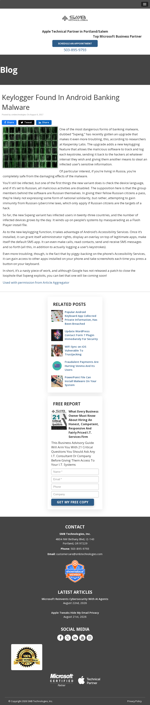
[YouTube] (82, 637)
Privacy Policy (134, 701)
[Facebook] (60, 637)
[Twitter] (67, 637)
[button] (144, 4)
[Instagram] (89, 637)
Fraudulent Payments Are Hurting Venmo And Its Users (82, 365)
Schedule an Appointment (75, 43)
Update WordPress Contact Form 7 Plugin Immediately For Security (81, 335)
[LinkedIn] (75, 637)
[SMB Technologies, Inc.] (75, 17)
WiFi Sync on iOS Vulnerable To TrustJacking (75, 350)
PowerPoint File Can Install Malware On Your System (80, 381)
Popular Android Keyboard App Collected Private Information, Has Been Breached (81, 317)
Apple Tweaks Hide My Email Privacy (75, 612)
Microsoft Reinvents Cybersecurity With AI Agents (75, 599)
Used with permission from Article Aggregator (36, 282)
